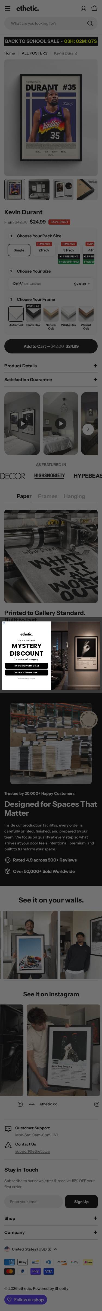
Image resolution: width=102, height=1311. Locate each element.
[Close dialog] (4, 623)
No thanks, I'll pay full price (26, 679)
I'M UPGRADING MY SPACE (26, 665)
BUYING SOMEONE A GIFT (26, 672)
